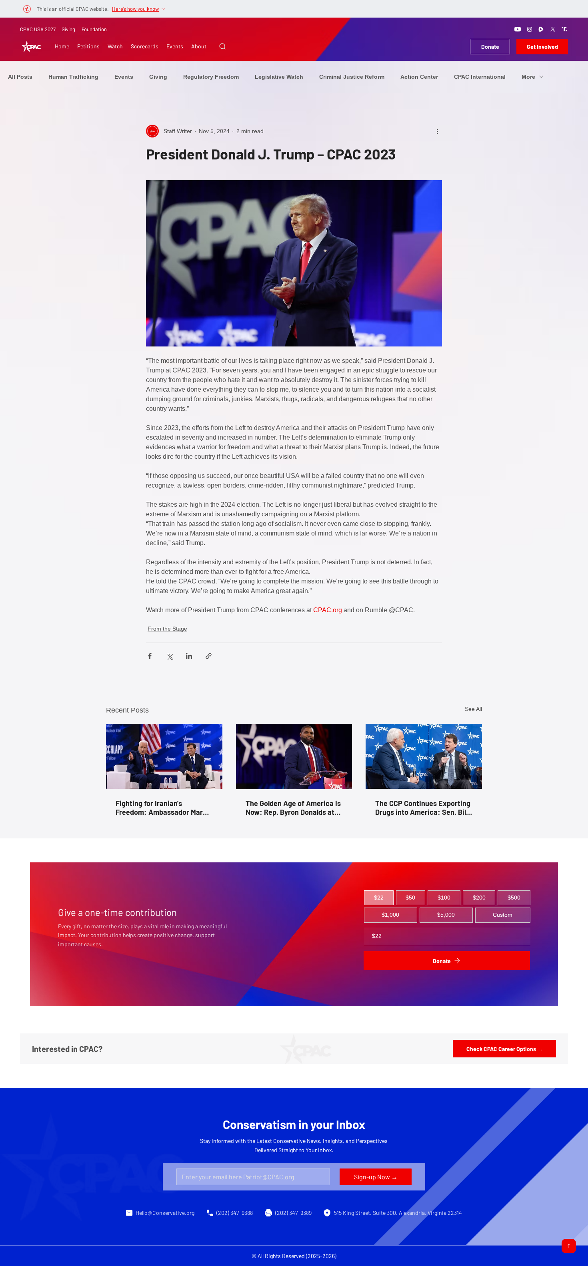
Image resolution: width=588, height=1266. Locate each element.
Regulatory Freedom (211, 77)
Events (123, 77)
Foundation (94, 29)
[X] (553, 29)
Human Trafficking (73, 77)
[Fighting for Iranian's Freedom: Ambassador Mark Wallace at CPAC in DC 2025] (164, 756)
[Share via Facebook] (150, 656)
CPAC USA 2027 (38, 29)
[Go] (569, 1246)
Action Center (419, 77)
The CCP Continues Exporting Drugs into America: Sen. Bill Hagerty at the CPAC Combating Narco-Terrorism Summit (422, 807)
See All (473, 709)
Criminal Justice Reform (351, 77)
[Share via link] (208, 656)
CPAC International (480, 77)
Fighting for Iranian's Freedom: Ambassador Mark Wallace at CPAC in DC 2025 (161, 807)
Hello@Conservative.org (165, 1212)
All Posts (20, 77)
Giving (68, 29)
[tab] (379, 898)
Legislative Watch (279, 77)
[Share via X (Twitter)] (169, 656)
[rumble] (541, 29)
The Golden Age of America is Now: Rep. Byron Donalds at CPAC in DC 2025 (293, 807)
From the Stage (167, 628)
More (528, 77)
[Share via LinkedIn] (189, 656)
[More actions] (437, 131)
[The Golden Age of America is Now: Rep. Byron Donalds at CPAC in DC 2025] (294, 756)
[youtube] (517, 29)
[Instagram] (529, 29)
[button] (222, 46)
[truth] (564, 29)
